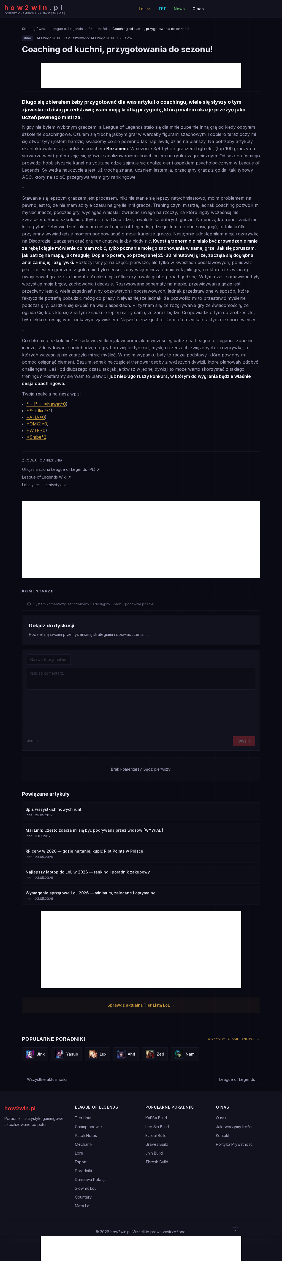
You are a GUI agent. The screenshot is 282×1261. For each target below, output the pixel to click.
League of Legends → (239, 1079)
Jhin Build (154, 1153)
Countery (83, 1197)
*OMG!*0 (36, 424)
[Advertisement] (141, 75)
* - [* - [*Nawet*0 (46, 404)
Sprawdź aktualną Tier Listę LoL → (141, 1005)
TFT (162, 8)
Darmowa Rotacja (91, 1179)
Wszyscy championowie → (233, 1039)
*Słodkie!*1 (38, 410)
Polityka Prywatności (234, 1144)
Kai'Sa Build (156, 1118)
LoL (142, 8)
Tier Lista (83, 1118)
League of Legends (67, 29)
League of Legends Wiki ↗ (46, 477)
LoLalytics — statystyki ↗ (44, 484)
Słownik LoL (85, 1188)
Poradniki (83, 1170)
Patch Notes (86, 1135)
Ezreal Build (156, 1135)
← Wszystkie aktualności (44, 1079)
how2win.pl (20, 1108)
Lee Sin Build (157, 1126)
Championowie (88, 1126)
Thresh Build (156, 1162)
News (179, 8)
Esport (80, 1162)
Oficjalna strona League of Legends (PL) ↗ (61, 469)
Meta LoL (83, 1206)
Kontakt (222, 1135)
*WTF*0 (35, 430)
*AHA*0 (35, 417)
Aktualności (97, 29)
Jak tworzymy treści (234, 1126)
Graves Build (156, 1144)
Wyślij (244, 741)
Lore (79, 1153)
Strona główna (33, 29)
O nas (198, 8)
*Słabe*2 (36, 437)
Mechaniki (84, 1144)
